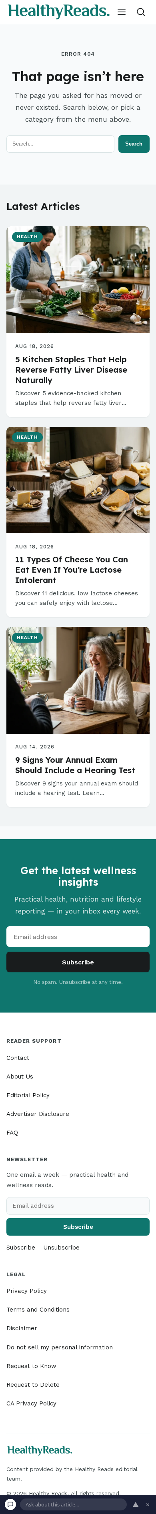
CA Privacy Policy (31, 1403)
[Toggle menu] (121, 12)
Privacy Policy (26, 1290)
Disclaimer (21, 1328)
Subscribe (78, 962)
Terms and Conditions (38, 1309)
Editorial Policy (28, 1095)
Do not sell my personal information (59, 1347)
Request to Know (31, 1366)
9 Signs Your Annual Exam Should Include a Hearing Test (75, 765)
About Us (19, 1076)
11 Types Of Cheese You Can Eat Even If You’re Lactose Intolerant (71, 569)
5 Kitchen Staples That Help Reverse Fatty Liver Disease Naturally (71, 369)
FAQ (12, 1132)
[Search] (141, 12)
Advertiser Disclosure (37, 1114)
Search (133, 144)
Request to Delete (33, 1384)
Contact (17, 1057)
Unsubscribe (61, 1247)
